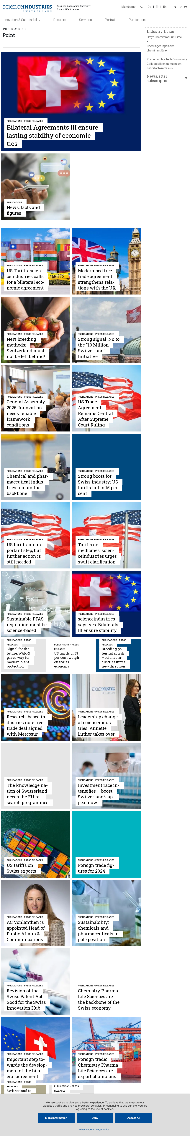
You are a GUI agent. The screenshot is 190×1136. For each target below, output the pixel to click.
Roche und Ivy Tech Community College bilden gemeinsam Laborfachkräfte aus (167, 64)
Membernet (128, 7)
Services (85, 20)
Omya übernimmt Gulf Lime (164, 37)
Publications (138, 20)
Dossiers (59, 20)
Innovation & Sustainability (21, 20)
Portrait (110, 20)
